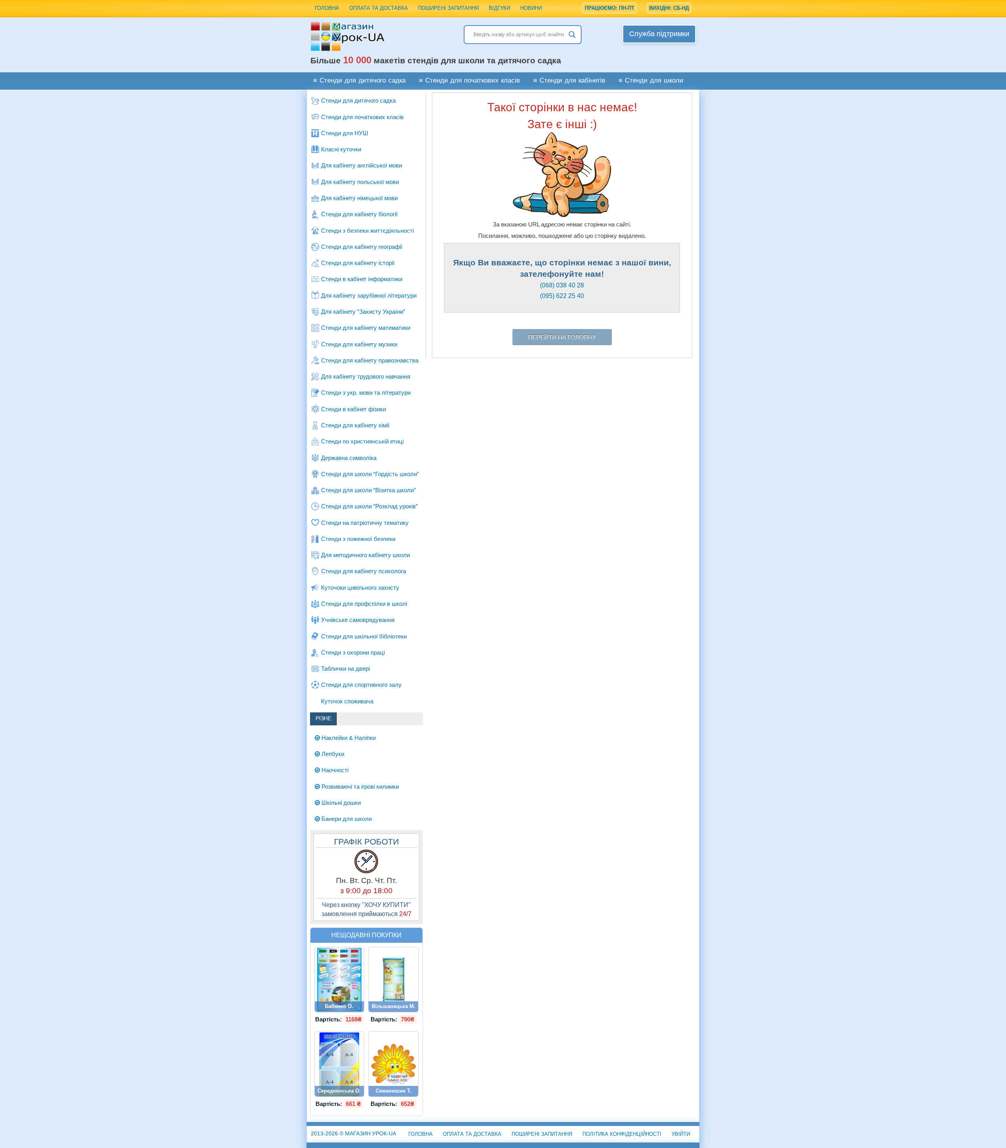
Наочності (334, 770)
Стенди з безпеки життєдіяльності (367, 230)
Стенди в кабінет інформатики (361, 279)
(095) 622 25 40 (562, 296)
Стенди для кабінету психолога (363, 571)
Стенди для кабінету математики (365, 327)
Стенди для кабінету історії (358, 262)
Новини (531, 8)
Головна (327, 8)
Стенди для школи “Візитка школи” (368, 490)
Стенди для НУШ (344, 133)
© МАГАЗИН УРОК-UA (353, 1133)
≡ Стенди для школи (651, 81)
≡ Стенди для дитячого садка (359, 81)
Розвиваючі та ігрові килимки (359, 786)
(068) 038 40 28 (562, 285)
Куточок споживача (347, 701)
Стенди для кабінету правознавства (370, 360)
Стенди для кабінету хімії (355, 425)
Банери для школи (346, 818)
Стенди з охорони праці (353, 652)
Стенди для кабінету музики (359, 344)
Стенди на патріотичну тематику (365, 522)
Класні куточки (341, 149)
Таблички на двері (345, 668)
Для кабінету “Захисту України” (363, 311)
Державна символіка (348, 457)
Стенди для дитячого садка (358, 100)
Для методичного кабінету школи (365, 555)
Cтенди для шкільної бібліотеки (364, 636)
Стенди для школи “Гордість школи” (370, 474)
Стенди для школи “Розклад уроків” (369, 506)
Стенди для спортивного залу (361, 684)
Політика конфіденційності (621, 1134)
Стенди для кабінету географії (361, 246)
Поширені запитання (448, 8)
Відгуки (499, 8)
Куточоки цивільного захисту (360, 587)
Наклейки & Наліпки (348, 737)
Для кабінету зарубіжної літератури (369, 295)
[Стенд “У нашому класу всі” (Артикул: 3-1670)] (393, 1064)
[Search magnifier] (572, 34)
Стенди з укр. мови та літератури (366, 392)
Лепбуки (332, 754)
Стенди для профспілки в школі (364, 603)
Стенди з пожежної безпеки (358, 538)
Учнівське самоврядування (358, 619)
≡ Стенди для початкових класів (469, 81)
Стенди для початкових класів (362, 117)
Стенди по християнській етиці (362, 441)
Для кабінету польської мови (360, 181)
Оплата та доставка (378, 8)
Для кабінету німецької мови (359, 198)
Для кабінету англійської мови (361, 165)
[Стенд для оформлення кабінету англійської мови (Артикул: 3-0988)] (339, 980)
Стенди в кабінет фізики (353, 409)
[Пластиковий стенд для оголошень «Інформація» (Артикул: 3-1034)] (339, 1064)
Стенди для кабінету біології (359, 214)
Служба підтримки (659, 34)
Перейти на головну (562, 337)
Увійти (681, 1134)
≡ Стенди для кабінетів (569, 81)
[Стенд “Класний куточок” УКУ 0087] (393, 979)
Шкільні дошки (340, 802)
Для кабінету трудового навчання (365, 376)
